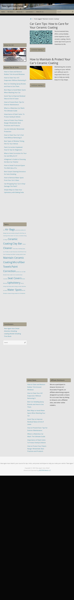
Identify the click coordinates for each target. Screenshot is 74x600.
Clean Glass (15, 248)
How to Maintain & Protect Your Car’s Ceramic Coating (50, 61)
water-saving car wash (16, 286)
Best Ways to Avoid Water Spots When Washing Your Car (36, 413)
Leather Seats (23, 254)
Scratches (5, 278)
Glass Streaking (6, 254)
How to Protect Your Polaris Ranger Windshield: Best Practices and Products (13, 123)
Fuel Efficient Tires (22, 251)
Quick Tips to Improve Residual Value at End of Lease (35, 421)
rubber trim (12, 274)
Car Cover (16, 235)
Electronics (15, 251)
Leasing (17, 254)
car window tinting (22, 235)
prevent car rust (19, 271)
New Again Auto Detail (11, 328)
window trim (17, 293)
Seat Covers (15, 278)
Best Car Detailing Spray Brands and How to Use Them (35, 404)
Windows (5, 293)
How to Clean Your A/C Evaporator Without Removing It (35, 395)
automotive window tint (20, 230)
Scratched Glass (18, 274)
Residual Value (6, 274)
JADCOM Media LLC (45, 470)
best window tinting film (14, 233)
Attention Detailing (10, 331)
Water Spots (14, 290)
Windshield (22, 293)
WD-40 (23, 290)
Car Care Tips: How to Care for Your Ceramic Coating (49, 25)
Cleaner (7, 248)
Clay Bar (17, 243)
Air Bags (10, 229)
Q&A (24, 271)
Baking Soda (6, 233)
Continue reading (37, 50)
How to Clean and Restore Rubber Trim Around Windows (36, 387)
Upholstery (13, 282)
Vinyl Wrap (8, 286)
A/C (4, 230)
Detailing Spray (21, 248)
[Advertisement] (15, 29)
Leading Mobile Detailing (12, 334)
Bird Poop (22, 233)
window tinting (10, 293)
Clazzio (24, 244)
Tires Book (7, 336)
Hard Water (13, 254)
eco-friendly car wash (8, 251)
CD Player (5, 239)
